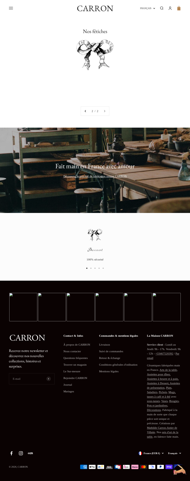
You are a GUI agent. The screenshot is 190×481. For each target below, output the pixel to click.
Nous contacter (72, 351)
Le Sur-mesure (71, 371)
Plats (168, 387)
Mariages (68, 391)
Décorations (154, 409)
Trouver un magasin (75, 364)
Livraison (104, 344)
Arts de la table (168, 369)
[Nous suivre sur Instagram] (20, 453)
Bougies (174, 401)
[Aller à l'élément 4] (99, 268)
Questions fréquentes (75, 358)
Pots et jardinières (157, 405)
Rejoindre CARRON (75, 378)
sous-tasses (153, 401)
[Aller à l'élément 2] (90, 268)
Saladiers (152, 392)
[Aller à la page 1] (85, 111)
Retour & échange (109, 358)
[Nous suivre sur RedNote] (30, 453)
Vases (164, 401)
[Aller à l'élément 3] (95, 268)
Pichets (163, 392)
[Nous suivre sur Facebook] (11, 453)
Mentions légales (109, 371)
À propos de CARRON (76, 344)
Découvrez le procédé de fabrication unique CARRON (95, 176)
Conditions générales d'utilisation (118, 364)
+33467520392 (164, 353)
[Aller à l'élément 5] (103, 268)
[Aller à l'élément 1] (86, 268)
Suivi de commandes (111, 351)
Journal (67, 384)
